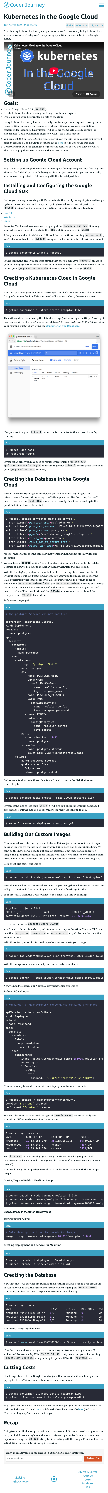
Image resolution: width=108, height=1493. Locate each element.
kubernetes (82, 25)
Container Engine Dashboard (63, 326)
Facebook (87, 1483)
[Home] (24, 5)
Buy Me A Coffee (87, 1471)
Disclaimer (20, 1477)
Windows (9, 217)
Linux (7, 221)
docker (70, 25)
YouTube (87, 1475)
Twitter (88, 1479)
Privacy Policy (20, 1481)
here (60, 143)
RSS (87, 1487)
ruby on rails (96, 25)
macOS (8, 213)
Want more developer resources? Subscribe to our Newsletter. (45, 1453)
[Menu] (101, 5)
